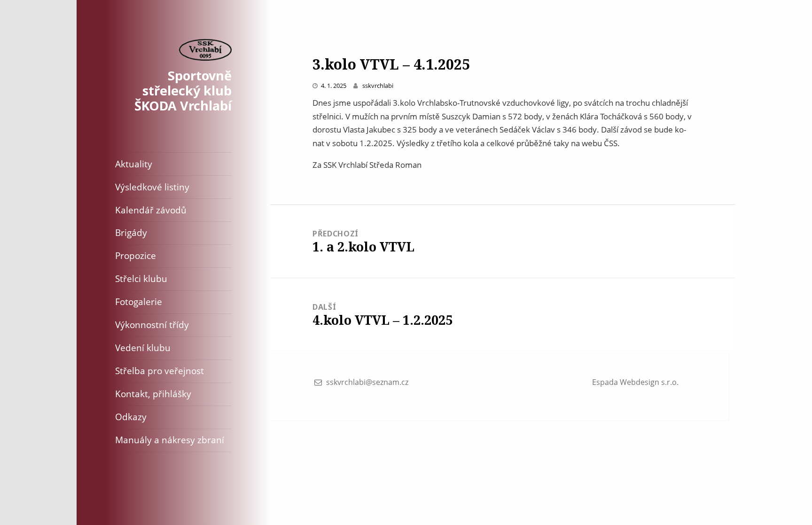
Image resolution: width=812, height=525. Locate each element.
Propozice (135, 255)
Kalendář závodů (151, 210)
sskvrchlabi (377, 85)
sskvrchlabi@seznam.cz (367, 382)
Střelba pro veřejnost (159, 370)
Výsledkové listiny (152, 186)
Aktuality (133, 163)
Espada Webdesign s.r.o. (635, 382)
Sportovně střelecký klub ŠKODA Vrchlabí (183, 90)
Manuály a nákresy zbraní (169, 439)
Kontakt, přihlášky (153, 393)
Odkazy (131, 416)
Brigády (131, 232)
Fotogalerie (138, 301)
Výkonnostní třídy (152, 324)
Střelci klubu (141, 278)
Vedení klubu (143, 347)
